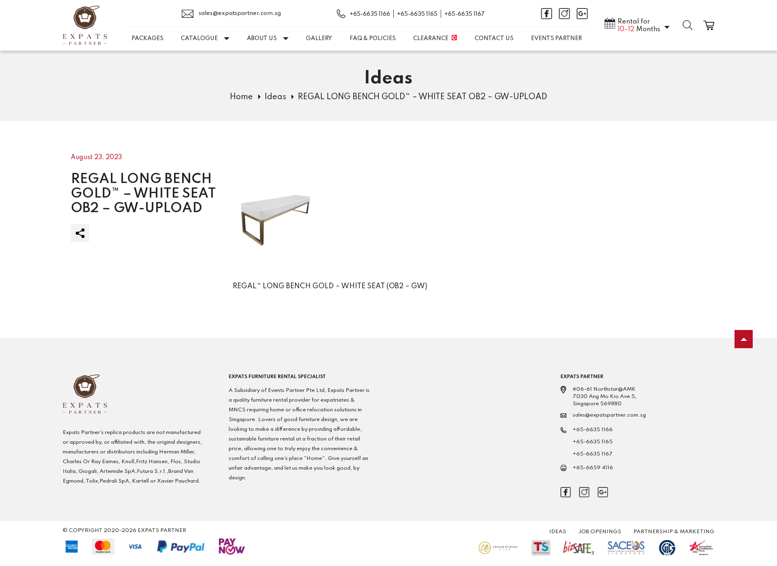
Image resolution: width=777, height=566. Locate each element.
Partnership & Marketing (673, 531)
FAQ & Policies (373, 38)
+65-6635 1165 (417, 14)
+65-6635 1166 (370, 14)
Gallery (319, 38)
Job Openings (599, 531)
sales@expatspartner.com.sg (239, 13)
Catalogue (199, 38)
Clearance (430, 38)
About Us (262, 38)
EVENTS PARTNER (556, 38)
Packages (147, 38)
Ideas (275, 97)
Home (241, 97)
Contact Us (494, 38)
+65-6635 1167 (464, 14)
